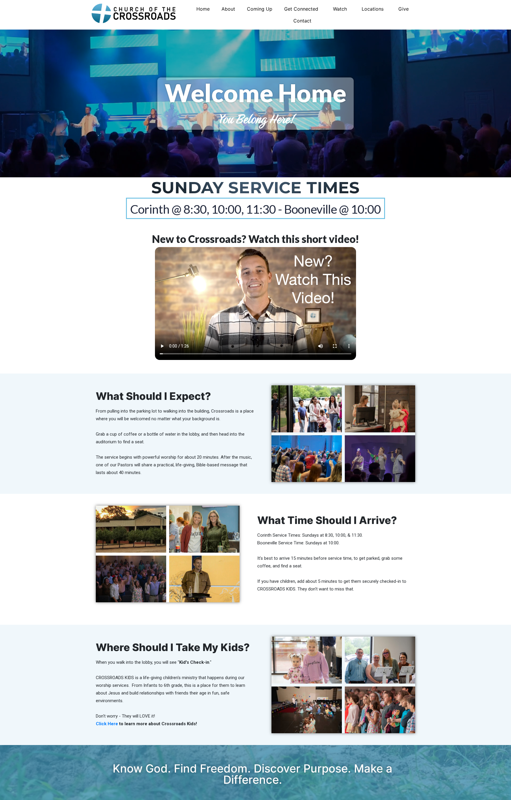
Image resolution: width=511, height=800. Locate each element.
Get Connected (301, 9)
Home (203, 9)
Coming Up (259, 9)
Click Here (107, 723)
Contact (302, 21)
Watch (340, 9)
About (228, 9)
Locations (373, 9)
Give (403, 9)
